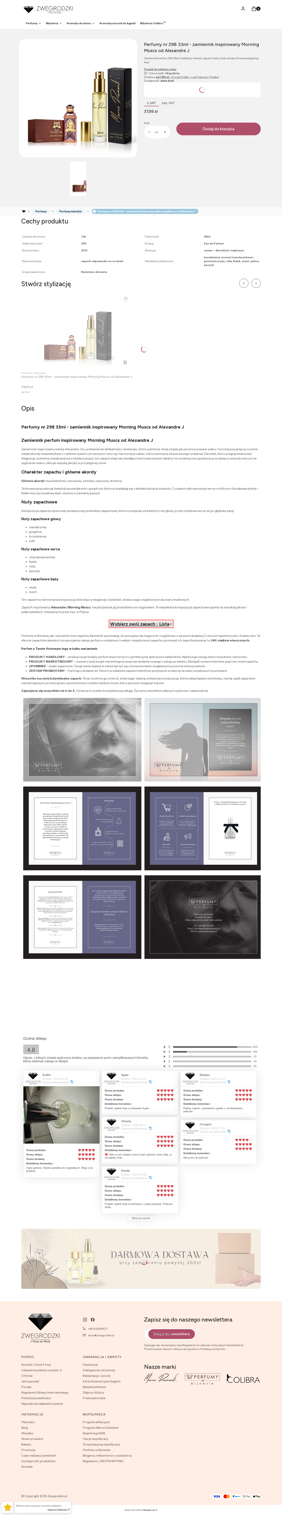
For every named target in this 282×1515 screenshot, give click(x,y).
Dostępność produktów (38, 1461)
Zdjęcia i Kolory (93, 1392)
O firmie (27, 1376)
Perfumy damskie (70, 211)
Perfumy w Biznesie (96, 1450)
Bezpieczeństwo (94, 1387)
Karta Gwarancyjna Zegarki (101, 1381)
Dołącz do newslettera (171, 1334)
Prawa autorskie (94, 1398)
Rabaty (26, 1444)
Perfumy (41, 211)
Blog (24, 1427)
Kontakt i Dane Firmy (36, 1364)
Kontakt (27, 1466)
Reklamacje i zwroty (97, 1376)
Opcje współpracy (95, 1439)
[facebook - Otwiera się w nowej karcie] (92, 1319)
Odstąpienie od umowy (99, 1370)
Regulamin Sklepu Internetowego (44, 1392)
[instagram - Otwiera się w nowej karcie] (85, 1319)
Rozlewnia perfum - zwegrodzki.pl (24, 211)
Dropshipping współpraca (101, 1444)
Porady (26, 1387)
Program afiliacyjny (96, 1422)
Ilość (147, 123)
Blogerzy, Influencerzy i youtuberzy (107, 1455)
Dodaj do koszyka (218, 129)
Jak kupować (30, 1381)
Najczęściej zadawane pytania (42, 1403)
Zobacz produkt (125, 362)
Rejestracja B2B (94, 1433)
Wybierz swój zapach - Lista (139, 624)
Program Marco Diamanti (101, 1427)
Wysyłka (27, 1433)
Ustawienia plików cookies (40, 1370)
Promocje (28, 1450)
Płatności (28, 1422)
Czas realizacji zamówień (38, 1455)
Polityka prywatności (36, 1398)
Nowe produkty (32, 1439)
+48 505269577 (97, 1329)
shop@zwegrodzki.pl (101, 1335)
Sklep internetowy (140, 1509)
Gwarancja (90, 1364)
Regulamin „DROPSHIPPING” (103, 1461)
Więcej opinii (141, 1218)
